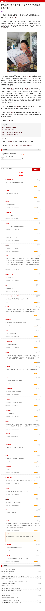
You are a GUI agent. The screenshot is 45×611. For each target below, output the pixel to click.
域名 (12, 112)
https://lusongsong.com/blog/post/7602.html (20, 145)
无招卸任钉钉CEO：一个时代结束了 (8, 571)
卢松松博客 (4, 1)
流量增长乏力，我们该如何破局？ (7, 585)
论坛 (32, 25)
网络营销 (38, 565)
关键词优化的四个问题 (8, 130)
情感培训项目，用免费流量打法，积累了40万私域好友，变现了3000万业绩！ (15, 576)
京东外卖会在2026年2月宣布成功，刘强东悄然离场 (10, 588)
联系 (2, 156)
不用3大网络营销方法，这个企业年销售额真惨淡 (10, 600)
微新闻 (9, 11)
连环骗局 (14, 17)
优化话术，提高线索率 (5, 595)
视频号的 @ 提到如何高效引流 (7, 578)
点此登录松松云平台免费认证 (9, 153)
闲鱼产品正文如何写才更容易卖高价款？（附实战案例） (11, 590)
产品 (25, 80)
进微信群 (10, 168)
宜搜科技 (27, 89)
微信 (18, 106)
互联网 (14, 25)
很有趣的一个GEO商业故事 (6, 573)
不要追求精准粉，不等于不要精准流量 (8, 583)
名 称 (3, 154)
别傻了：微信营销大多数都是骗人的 (11, 134)
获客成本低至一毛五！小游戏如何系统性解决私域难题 (11, 593)
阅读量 (5, 11)
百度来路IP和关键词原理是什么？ (11, 127)
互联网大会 (27, 76)
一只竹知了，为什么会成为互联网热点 (8, 569)
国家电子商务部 (5, 25)
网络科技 (11, 89)
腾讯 (10, 121)
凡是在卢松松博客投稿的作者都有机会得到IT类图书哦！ (11, 602)
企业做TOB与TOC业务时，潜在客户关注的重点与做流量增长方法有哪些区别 (15, 581)
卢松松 (13, 11)
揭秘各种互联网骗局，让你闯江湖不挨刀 (12, 132)
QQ (2, 158)
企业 (4, 28)
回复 (35, 186)
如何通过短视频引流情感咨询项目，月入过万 (9, 597)
